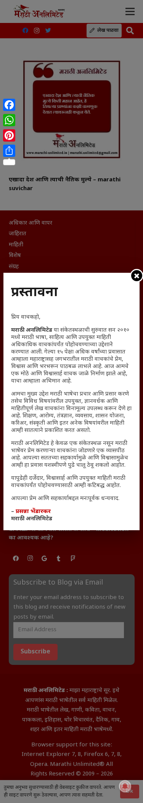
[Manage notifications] (125, 786)
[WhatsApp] (9, 120)
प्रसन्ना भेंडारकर (33, 511)
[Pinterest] (9, 135)
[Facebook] (9, 104)
